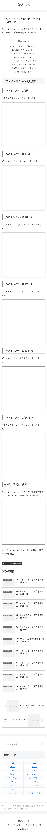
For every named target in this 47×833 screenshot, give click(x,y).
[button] (42, 744)
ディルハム (13, 782)
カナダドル (13, 778)
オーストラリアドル (34, 774)
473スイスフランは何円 (23, 50)
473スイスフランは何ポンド (25, 61)
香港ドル (13, 774)
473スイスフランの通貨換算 (23, 46)
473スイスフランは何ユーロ (25, 57)
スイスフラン (34, 778)
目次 (20, 41)
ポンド (34, 767)
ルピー (34, 789)
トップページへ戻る (12, 825)
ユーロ (12, 767)
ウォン (34, 770)
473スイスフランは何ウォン (25, 68)
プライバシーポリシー (34, 825)
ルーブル (13, 793)
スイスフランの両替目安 (13, 563)
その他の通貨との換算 (23, 72)
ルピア (12, 789)
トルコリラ (34, 782)
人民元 (12, 770)
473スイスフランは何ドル (24, 54)
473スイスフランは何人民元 (25, 64)
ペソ (12, 786)
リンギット (34, 786)
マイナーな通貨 (34, 793)
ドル (34, 763)
